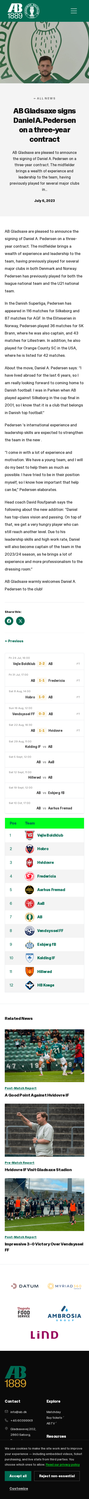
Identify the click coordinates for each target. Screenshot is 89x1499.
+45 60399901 (21, 1420)
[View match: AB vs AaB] (44, 759)
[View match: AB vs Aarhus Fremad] (44, 805)
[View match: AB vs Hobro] (44, 695)
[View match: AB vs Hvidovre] (44, 728)
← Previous (14, 641)
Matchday (54, 1412)
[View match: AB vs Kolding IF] (44, 744)
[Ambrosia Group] (64, 1313)
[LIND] (44, 1335)
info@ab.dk (18, 1412)
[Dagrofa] (24, 1313)
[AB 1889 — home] (23, 10)
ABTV (51, 1423)
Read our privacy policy (63, 1464)
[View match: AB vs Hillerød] (44, 775)
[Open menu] (74, 11)
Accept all (18, 1476)
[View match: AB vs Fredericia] (44, 678)
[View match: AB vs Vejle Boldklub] (44, 661)
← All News (44, 98)
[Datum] (25, 1286)
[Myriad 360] (64, 1286)
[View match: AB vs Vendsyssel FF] (44, 711)
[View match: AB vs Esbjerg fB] (44, 790)
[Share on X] (20, 621)
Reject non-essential (57, 1476)
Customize (18, 1488)
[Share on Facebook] (9, 621)
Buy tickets (54, 1417)
